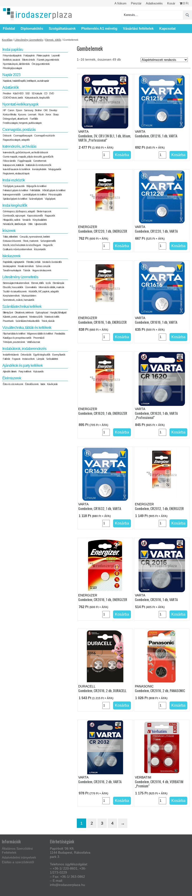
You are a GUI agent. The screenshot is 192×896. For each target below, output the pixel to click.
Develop (53, 110)
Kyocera (22, 114)
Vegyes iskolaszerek (41, 270)
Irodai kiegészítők (14, 205)
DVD (51, 93)
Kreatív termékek (26, 266)
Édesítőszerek (32, 384)
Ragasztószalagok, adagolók (16, 139)
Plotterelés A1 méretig (99, 28)
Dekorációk (26, 354)
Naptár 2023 (11, 75)
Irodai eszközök (13, 180)
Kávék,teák (52, 384)
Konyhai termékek (11, 295)
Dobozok (7, 135)
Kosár (171, 3)
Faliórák (6, 358)
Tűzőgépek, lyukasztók (14, 186)
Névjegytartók (54, 169)
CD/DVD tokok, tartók (13, 97)
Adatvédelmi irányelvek (19, 857)
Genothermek (39, 160)
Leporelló (56, 55)
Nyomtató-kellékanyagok (20, 104)
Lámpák (40, 358)
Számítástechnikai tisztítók (27, 320)
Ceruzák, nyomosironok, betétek (35, 236)
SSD (27, 93)
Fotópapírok (29, 55)
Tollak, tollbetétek (10, 236)
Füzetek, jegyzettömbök (48, 59)
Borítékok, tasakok (11, 59)
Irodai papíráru (12, 49)
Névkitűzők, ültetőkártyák (14, 224)
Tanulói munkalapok (12, 270)
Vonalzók (26, 219)
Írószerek (8, 231)
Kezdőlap (7, 39)
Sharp (56, 114)
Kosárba (122, 155)
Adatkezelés (154, 3)
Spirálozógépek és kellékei (15, 198)
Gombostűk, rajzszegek (14, 215)
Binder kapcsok (44, 211)
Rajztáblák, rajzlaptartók (13, 262)
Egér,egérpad (42, 312)
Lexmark (32, 114)
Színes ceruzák (43, 266)
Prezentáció (38, 337)
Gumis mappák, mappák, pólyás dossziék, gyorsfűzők (28, 156)
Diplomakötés (32, 28)
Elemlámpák (58, 283)
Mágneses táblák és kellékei (40, 333)
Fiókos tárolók (9, 160)
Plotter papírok (43, 55)
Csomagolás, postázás (19, 130)
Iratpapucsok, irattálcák (13, 165)
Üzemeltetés (31, 287)
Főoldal (9, 28)
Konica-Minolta (9, 114)
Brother (38, 110)
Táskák (26, 270)
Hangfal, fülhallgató (58, 312)
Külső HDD (18, 93)
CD (45, 93)
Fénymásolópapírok (12, 55)
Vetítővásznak (33, 342)
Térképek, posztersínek (14, 342)
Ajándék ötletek (10, 371)
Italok (43, 384)
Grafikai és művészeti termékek (17, 249)
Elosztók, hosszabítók (13, 287)
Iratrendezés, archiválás (19, 146)
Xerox (48, 114)
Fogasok (16, 358)
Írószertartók (40, 249)
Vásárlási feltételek (138, 28)
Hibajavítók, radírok (11, 219)
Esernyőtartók (58, 354)
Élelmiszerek (11, 378)
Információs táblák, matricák (51, 287)
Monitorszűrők (36, 316)
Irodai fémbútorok (11, 354)
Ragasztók (50, 215)
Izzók (48, 283)
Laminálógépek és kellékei (34, 194)
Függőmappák (24, 160)
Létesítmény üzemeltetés (29, 39)
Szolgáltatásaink (62, 28)
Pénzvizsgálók (55, 194)
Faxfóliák (34, 118)
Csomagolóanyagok (22, 135)
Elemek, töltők (53, 39)
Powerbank (8, 320)
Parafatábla (60, 333)
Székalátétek (52, 358)
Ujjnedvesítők (40, 224)
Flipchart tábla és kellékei (14, 333)
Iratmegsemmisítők (12, 194)
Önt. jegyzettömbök (41, 63)
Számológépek (36, 198)
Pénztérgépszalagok (12, 68)
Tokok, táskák (48, 320)
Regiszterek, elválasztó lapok (16, 173)
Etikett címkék (28, 59)
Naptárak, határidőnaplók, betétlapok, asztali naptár (26, 80)
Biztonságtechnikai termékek (16, 283)
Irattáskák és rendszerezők (38, 165)
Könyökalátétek (40, 219)
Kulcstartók (38, 371)
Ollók (30, 224)
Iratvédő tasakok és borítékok (16, 169)
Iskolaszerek (11, 256)
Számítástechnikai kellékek (21, 306)
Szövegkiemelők (48, 240)
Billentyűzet (8, 312)
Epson (19, 110)
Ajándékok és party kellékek (22, 365)
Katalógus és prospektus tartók (17, 337)
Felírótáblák (35, 190)
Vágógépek (50, 198)
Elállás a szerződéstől (18, 862)
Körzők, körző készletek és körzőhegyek (22, 245)
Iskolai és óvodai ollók (52, 262)
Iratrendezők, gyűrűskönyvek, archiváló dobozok (25, 152)
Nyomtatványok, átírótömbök (16, 63)
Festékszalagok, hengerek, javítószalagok (22, 122)
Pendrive (7, 93)
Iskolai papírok (9, 266)
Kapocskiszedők (35, 215)
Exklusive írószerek (12, 240)
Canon (11, 110)
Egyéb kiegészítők (41, 354)
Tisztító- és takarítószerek (15, 291)
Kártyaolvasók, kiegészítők (37, 97)
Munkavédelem (29, 295)
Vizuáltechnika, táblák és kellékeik (26, 328)
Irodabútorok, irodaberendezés (24, 349)
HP (4, 110)
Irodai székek (28, 358)
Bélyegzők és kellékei (36, 186)
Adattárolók (10, 87)
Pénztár (136, 3)
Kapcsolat (167, 28)
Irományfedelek (39, 169)
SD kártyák (37, 93)
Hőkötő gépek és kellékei (53, 190)
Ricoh (41, 114)
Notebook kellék (51, 316)
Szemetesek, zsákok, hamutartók (18, 299)
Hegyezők (48, 245)
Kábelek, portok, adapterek (15, 316)
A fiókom (120, 3)
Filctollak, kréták (33, 262)
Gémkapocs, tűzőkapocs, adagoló (19, 211)
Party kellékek (24, 371)
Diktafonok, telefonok (24, 312)
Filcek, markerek (30, 240)
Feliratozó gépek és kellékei (15, 190)
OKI (45, 110)
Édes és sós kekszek (13, 384)
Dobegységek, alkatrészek (15, 118)
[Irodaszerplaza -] (37, 15)
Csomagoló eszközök (44, 135)
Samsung (28, 110)
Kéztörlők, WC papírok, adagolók (44, 291)
